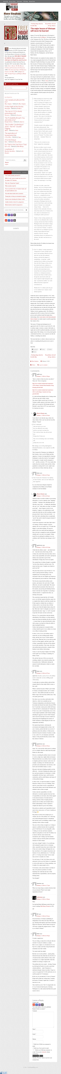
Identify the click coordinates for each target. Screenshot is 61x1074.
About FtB (5, 1)
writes (46, 80)
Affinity (6, 130)
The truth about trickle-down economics (14, 193)
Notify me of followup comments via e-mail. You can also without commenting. (42, 1052)
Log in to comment (43, 365)
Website (34, 1039)
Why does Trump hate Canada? (12, 183)
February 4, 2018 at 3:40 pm (43, 899)
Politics (33, 365)
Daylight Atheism (9, 122)
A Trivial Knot (8, 137)
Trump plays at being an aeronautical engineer (15, 196)
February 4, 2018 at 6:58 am (43, 746)
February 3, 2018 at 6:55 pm (43, 475)
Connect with (35, 1002)
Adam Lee (22, 122)
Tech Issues (19, 1)
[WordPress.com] (14, 215)
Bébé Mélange (20, 146)
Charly (16, 130)
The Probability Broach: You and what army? (15, 119)
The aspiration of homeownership (11, 134)
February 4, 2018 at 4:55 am (43, 673)
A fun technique (10, 140)
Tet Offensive (43, 37)
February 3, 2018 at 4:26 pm (43, 415)
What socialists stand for (10, 186)
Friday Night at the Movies (14, 106)
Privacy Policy (12, 1)
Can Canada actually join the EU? (12, 175)
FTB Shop (25, 1)
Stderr (6, 142)
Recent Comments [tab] (16, 172)
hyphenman (40, 897)
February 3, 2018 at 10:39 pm (43, 547)
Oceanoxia (7, 115)
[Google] (9, 215)
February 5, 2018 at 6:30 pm (43, 935)
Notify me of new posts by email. (41, 1048)
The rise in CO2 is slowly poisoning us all (13, 112)
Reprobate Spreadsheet (10, 151)
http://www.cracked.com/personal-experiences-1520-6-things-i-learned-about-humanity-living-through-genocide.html (43, 385)
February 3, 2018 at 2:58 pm (43, 376)
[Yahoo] (11, 215)
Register (7, 162)
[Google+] (6, 215)
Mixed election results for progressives (13, 205)
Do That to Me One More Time (16, 144)
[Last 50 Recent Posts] (8, 97)
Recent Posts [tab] (8, 172)
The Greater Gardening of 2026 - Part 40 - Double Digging (14, 126)
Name (34, 1029)
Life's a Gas (7, 146)
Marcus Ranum (18, 142)
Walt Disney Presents (45, 906)
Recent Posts (32, 1)
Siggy (19, 137)
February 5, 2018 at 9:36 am (43, 916)
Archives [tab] (24, 172)
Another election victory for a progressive (14, 202)
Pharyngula (7, 108)
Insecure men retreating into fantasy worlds (15, 199)
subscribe (44, 1052)
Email (34, 1034)
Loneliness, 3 (9, 149)
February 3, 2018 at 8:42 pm (43, 496)
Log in (6, 164)
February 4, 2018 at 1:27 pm (43, 885)
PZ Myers (19, 108)
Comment (34, 1011)
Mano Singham (8, 104)
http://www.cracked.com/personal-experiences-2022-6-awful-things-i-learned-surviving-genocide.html (42, 392)
